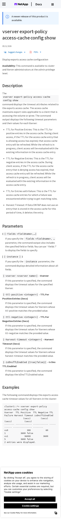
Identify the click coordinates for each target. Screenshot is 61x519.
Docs (38, 4)
